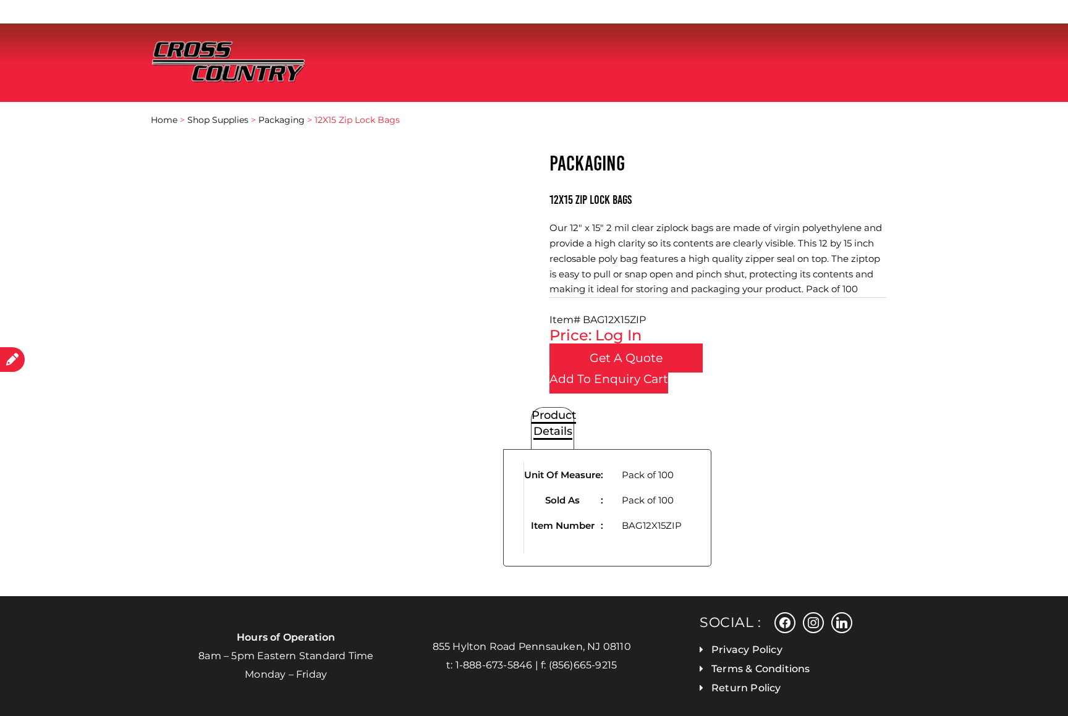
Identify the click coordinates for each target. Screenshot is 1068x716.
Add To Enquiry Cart (608, 379)
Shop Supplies (217, 119)
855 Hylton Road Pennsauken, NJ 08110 (532, 646)
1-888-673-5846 (494, 665)
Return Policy (746, 688)
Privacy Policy (746, 649)
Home (164, 119)
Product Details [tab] (554, 423)
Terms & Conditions (760, 669)
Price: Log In (595, 335)
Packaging (281, 119)
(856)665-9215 (583, 665)
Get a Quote (626, 358)
